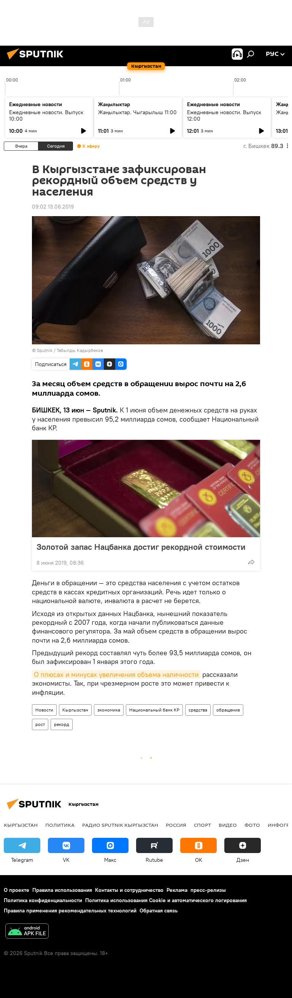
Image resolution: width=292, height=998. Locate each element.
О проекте (16, 890)
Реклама (177, 890)
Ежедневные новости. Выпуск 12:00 (224, 115)
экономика (108, 710)
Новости (44, 710)
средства (198, 710)
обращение (228, 710)
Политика (60, 824)
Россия (176, 824)
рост (40, 724)
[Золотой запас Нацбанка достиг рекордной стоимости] (146, 488)
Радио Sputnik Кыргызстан (120, 824)
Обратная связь (159, 910)
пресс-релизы (208, 890)
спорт (202, 824)
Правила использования (62, 890)
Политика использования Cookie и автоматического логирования (166, 900)
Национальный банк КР (154, 710)
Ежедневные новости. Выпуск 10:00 (46, 115)
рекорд (61, 724)
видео (228, 824)
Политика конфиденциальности (43, 900)
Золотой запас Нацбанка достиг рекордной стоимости (141, 547)
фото (252, 824)
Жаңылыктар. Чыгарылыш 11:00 (137, 112)
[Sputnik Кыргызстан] (37, 60)
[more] (251, 562)
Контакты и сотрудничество (129, 890)
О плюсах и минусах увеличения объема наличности (116, 674)
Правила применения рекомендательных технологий (70, 910)
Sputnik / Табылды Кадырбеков (70, 350)
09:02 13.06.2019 (53, 206)
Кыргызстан (75, 710)
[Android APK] (27, 932)
